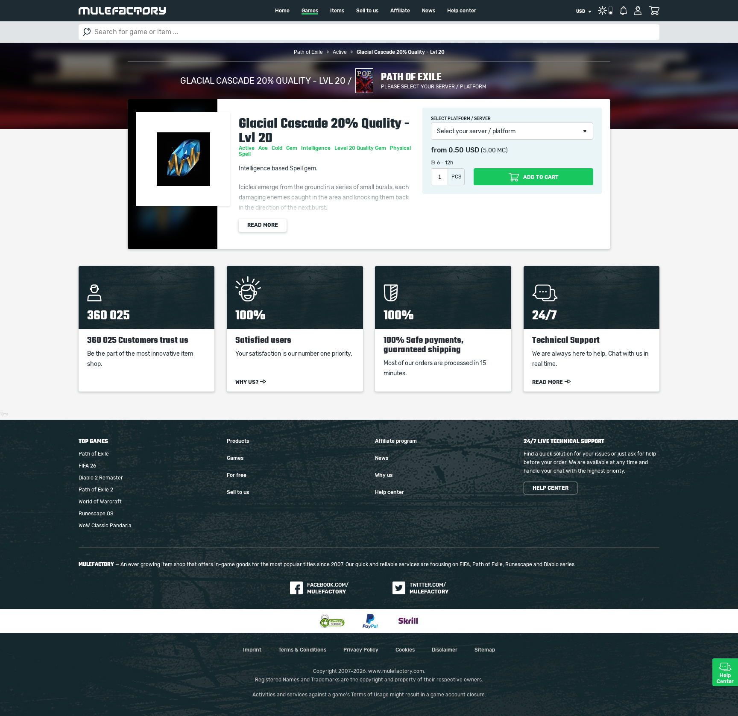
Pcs (456, 176)
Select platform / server (461, 119)
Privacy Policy (360, 649)
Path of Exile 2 (96, 489)
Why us (383, 475)
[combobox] (583, 12)
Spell (245, 154)
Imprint (252, 649)
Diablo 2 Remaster (101, 477)
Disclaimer (444, 649)
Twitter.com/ (429, 588)
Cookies (405, 649)
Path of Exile (94, 453)
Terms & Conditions (302, 649)
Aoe (263, 148)
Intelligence (316, 148)
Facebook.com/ (327, 588)
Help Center (725, 678)
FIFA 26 (87, 465)
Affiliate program (396, 441)
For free (236, 475)
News (428, 10)
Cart (654, 10)
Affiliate (400, 10)
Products (238, 441)
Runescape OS (96, 513)
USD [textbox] (580, 11)
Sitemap (484, 649)
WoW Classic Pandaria (105, 525)
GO (86, 32)
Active (247, 148)
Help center (461, 10)
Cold (278, 148)
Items (337, 10)
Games (310, 10)
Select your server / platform (476, 131)
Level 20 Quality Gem (360, 148)
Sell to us (367, 10)
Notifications (623, 10)
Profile (637, 10)
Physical (401, 148)
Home (282, 10)
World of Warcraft (100, 501)
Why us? (246, 382)
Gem (292, 148)
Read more (262, 225)
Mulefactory (122, 11)
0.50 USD (463, 150)
